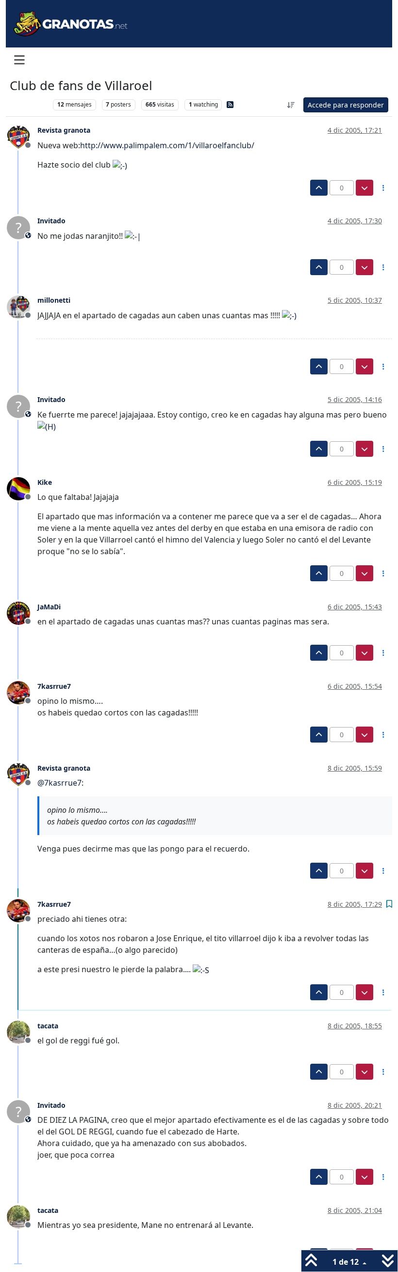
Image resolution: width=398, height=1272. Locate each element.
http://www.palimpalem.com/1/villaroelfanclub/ (167, 145)
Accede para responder (346, 104)
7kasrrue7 (54, 686)
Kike (44, 482)
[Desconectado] (22, 136)
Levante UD (29, 104)
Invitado (51, 220)
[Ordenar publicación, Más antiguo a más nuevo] (291, 104)
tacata (47, 1025)
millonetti (53, 300)
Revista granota (63, 130)
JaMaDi (49, 606)
